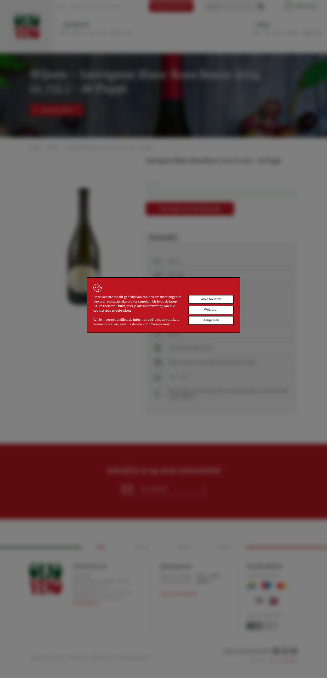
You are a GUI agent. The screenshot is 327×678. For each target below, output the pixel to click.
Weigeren (211, 309)
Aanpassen (211, 320)
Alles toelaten (211, 299)
